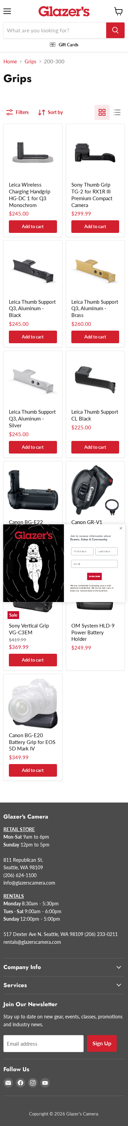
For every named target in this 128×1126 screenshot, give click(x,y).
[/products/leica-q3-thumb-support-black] (33, 269)
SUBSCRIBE (94, 576)
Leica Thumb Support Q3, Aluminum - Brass (94, 308)
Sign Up (102, 1043)
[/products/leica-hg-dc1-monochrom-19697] (33, 153)
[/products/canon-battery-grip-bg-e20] (33, 703)
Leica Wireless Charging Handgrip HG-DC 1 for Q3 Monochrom (29, 194)
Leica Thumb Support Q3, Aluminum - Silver (32, 418)
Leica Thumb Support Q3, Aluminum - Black (32, 308)
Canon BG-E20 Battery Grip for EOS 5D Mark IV (32, 741)
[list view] (117, 112)
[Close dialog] (121, 528)
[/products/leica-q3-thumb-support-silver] (33, 380)
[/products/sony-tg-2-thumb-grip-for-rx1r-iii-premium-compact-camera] (95, 153)
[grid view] (102, 112)
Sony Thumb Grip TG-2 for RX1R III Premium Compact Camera (91, 194)
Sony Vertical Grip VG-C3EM (29, 628)
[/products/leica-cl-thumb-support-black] (95, 380)
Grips (31, 61)
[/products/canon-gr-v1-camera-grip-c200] (95, 490)
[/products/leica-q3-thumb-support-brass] (95, 269)
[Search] (115, 30)
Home (10, 61)
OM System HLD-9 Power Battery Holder (93, 632)
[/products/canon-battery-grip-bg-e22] (33, 490)
